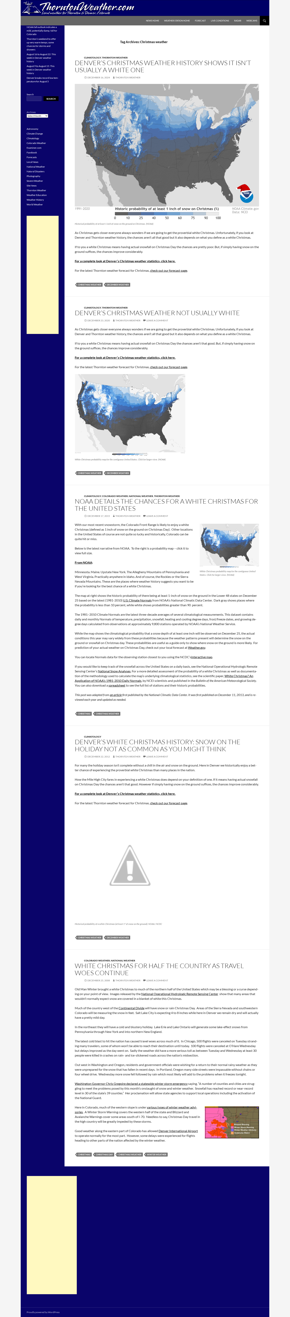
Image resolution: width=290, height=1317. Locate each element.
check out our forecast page (168, 270)
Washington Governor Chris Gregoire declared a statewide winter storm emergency (131, 1083)
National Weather (141, 496)
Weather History (35, 199)
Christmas (84, 713)
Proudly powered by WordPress (43, 1312)
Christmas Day (104, 1154)
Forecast (200, 20)
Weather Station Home (177, 20)
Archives (31, 112)
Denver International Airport (178, 1131)
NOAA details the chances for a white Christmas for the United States (166, 504)
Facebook (32, 152)
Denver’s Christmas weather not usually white (157, 313)
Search (30, 94)
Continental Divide (131, 1008)
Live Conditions (220, 20)
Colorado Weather (115, 496)
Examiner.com (34, 147)
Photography (33, 176)
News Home (152, 20)
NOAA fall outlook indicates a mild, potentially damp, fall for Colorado (42, 31)
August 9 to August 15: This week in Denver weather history (40, 70)
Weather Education (37, 195)
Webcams (251, 20)
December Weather (118, 284)
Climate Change (35, 133)
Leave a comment (157, 320)
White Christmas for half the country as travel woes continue (159, 969)
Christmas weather (89, 284)
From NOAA (83, 562)
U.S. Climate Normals (137, 600)
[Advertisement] (43, 275)
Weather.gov (196, 647)
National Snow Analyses (114, 671)
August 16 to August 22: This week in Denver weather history (41, 58)
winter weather (156, 1154)
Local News (32, 161)
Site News (31, 185)
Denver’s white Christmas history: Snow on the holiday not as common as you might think (157, 745)
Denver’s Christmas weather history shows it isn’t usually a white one (163, 66)
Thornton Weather (115, 57)
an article (116, 695)
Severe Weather (35, 180)
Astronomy (32, 128)
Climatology (92, 57)
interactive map (201, 657)
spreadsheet (117, 685)
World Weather (35, 204)
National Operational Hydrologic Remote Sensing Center (179, 994)
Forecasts (32, 157)
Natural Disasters (35, 171)
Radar (237, 20)
